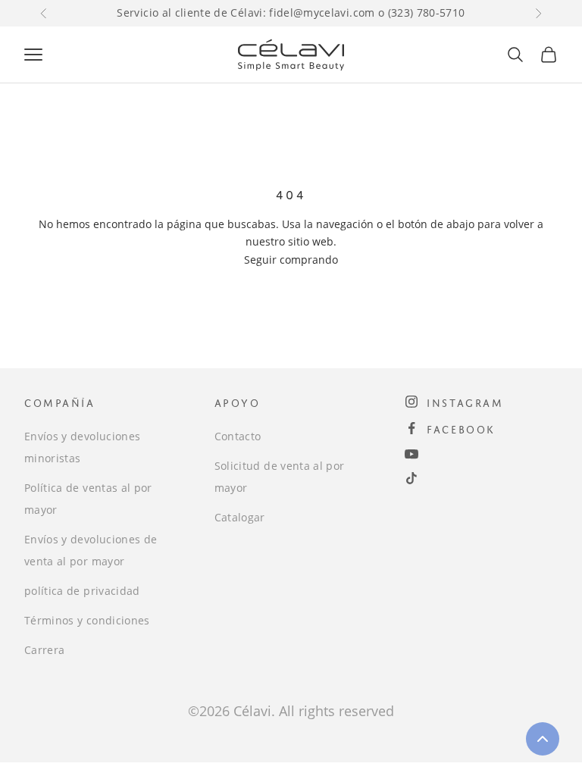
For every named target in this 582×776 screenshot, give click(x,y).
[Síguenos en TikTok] (411, 478)
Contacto (237, 436)
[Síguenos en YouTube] (411, 454)
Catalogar (239, 517)
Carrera (44, 650)
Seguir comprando (291, 259)
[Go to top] (542, 739)
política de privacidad (82, 591)
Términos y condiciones (87, 620)
